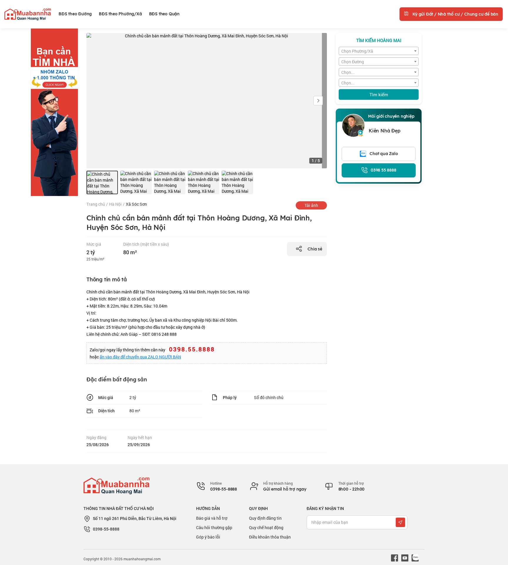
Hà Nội (115, 204)
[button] (318, 100)
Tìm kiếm (379, 94)
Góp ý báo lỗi (208, 537)
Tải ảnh (311, 205)
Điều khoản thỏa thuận (270, 537)
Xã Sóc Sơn (136, 204)
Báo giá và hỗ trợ (211, 518)
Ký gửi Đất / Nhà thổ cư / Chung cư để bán (454, 14)
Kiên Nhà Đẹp (384, 131)
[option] (102, 182)
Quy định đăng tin (265, 518)
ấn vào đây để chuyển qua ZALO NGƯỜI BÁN (140, 357)
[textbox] (378, 51)
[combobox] (379, 51)
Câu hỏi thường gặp (214, 527)
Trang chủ (95, 204)
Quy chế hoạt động (266, 527)
